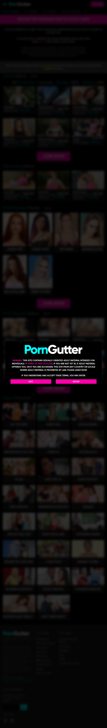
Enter (76, 381)
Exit (31, 381)
